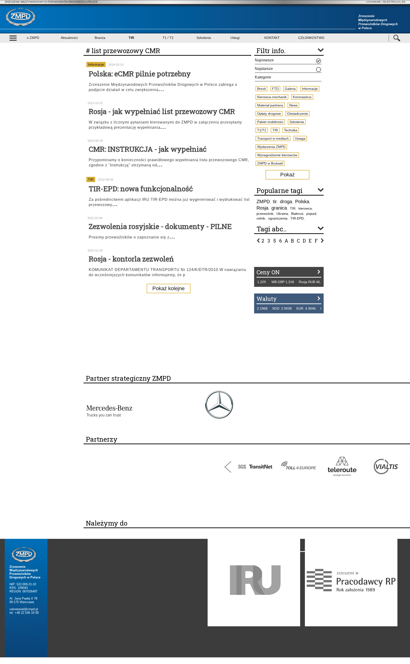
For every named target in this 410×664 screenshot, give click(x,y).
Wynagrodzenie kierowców (277, 155)
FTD (275, 89)
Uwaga (300, 138)
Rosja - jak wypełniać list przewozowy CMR (162, 111)
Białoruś (297, 213)
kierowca (305, 208)
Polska (302, 201)
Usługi (235, 38)
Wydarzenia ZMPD (271, 147)
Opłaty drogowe (269, 113)
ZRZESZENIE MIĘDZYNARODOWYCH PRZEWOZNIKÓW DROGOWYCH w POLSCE (51, 1)
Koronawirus (302, 97)
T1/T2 (261, 130)
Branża (100, 38)
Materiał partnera (270, 105)
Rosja (262, 208)
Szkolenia (203, 38)
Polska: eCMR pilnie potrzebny (140, 73)
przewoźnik (264, 213)
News (293, 105)
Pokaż (287, 175)
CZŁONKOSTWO (311, 38)
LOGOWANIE (373, 1)
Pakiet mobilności (270, 122)
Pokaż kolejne (168, 288)
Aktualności (69, 38)
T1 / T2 (168, 38)
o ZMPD (33, 38)
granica (279, 208)
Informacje (96, 64)
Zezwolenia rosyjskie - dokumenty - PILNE (160, 226)
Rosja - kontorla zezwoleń (131, 258)
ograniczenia (277, 218)
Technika (290, 130)
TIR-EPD (297, 218)
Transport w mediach (273, 138)
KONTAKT (272, 38)
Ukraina (282, 213)
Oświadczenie (297, 113)
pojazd (311, 213)
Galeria (290, 89)
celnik (260, 218)
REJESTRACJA (391, 1)
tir (275, 201)
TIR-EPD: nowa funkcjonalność (141, 188)
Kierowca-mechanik (272, 97)
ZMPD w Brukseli (270, 163)
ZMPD (263, 201)
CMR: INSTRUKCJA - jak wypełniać (148, 149)
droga (286, 201)
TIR (131, 38)
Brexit (261, 89)
